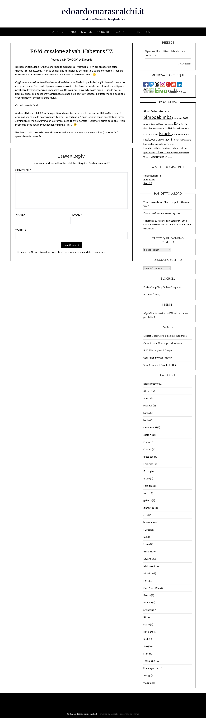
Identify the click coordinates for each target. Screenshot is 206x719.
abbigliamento (151, 383)
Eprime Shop (150, 287)
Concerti (103, 31)
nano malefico (160, 144)
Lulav (160, 139)
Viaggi (154, 156)
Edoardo (87, 59)
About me (58, 31)
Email (77, 214)
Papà (164, 148)
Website (20, 229)
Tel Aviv (168, 152)
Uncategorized (151, 668)
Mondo (147, 573)
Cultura (147, 449)
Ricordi (147, 617)
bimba (146, 412)
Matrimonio (187, 140)
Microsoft (148, 144)
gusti (146, 515)
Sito (145, 646)
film (176, 128)
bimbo (146, 420)
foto (145, 493)
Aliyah (146, 111)
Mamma (178, 140)
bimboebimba (157, 117)
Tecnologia (149, 660)
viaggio (147, 682)
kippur (181, 134)
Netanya (170, 144)
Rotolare (148, 631)
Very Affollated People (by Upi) (160, 365)
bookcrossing (177, 118)
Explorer (153, 128)
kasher (175, 134)
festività (169, 127)
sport (146, 152)
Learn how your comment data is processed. (82, 251)
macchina (169, 139)
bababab (147, 405)
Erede (146, 478)
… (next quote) (184, 63)
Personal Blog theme (129, 713)
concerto (146, 124)
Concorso (154, 124)
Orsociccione (150, 343)
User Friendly (150, 357)
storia (146, 653)
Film (137, 31)
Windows (168, 157)
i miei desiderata (152, 175)
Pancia (147, 595)
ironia (146, 544)
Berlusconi (156, 111)
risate (146, 624)
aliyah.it (147, 313)
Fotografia (149, 179)
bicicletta (165, 111)
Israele (165, 133)
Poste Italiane (172, 148)
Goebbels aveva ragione (167, 213)
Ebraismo (180, 123)
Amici (146, 398)
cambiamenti (150, 427)
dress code (149, 456)
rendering (183, 148)
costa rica (148, 434)
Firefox (181, 128)
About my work (81, 31)
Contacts (122, 31)
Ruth (146, 638)
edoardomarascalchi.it (103, 11)
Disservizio (162, 124)
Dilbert (147, 335)
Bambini (147, 183)
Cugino (147, 442)
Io (144, 536)
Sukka (152, 152)
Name (20, 214)
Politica (147, 602)
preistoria (148, 609)
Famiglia (148, 485)
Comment (23, 169)
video (161, 156)
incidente (155, 134)
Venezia (146, 157)
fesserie (160, 128)
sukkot (159, 152)
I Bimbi (147, 529)
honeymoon (149, 522)
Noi (145, 580)
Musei (150, 31)
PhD (145, 350)
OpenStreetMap (152, 147)
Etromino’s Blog (151, 294)
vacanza (186, 153)
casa (185, 117)
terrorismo (177, 153)
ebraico (170, 124)
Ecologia (148, 471)
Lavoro (152, 139)
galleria (147, 500)
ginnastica (148, 507)
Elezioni (146, 128)
